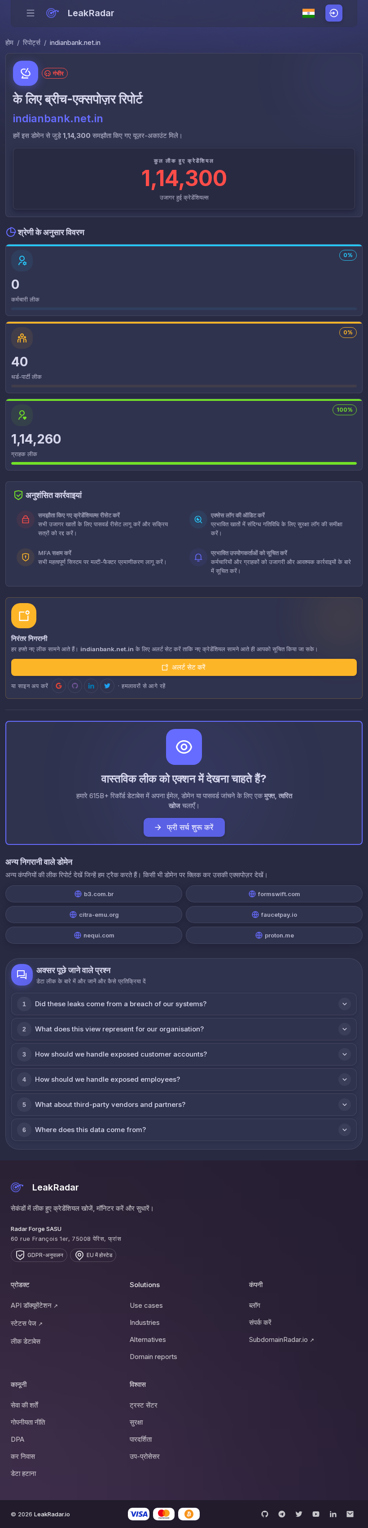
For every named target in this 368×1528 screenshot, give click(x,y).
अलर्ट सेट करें (189, 667)
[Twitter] (299, 1514)
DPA (17, 1439)
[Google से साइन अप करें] (59, 686)
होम (9, 42)
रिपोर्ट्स (31, 42)
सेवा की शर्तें (24, 1405)
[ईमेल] (350, 1514)
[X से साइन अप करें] (107, 686)
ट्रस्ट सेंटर (144, 1405)
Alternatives (148, 1339)
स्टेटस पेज (27, 1323)
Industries (145, 1322)
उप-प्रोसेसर (145, 1456)
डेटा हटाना (23, 1473)
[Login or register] (333, 13)
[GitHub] (265, 1514)
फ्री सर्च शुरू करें (190, 827)
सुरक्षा (136, 1422)
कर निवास (23, 1456)
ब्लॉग (254, 1305)
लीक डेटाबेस (25, 1341)
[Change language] (309, 13)
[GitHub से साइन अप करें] (75, 686)
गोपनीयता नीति (28, 1422)
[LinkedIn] (333, 1514)
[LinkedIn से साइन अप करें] (91, 686)
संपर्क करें (260, 1322)
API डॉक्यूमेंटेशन (34, 1305)
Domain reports (153, 1356)
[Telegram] (282, 1514)
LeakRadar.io (52, 1514)
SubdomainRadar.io (281, 1339)
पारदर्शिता (141, 1439)
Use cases (146, 1305)
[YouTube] (316, 1514)
